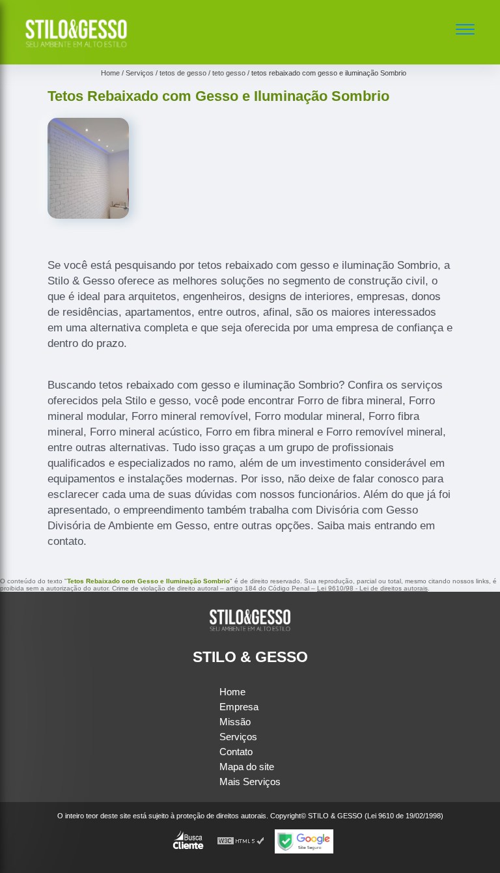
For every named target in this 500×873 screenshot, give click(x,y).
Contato (236, 751)
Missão (235, 721)
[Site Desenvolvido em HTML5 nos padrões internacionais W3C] (241, 841)
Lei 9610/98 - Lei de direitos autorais (372, 588)
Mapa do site (246, 766)
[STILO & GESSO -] (76, 49)
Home (232, 691)
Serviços (238, 736)
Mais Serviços (250, 781)
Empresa (238, 706)
